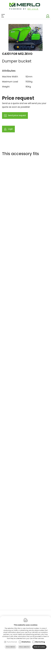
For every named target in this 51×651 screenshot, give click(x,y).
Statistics (26, 642)
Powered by (24, 9)
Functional (12, 642)
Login (10, 129)
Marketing (40, 642)
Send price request (17, 115)
